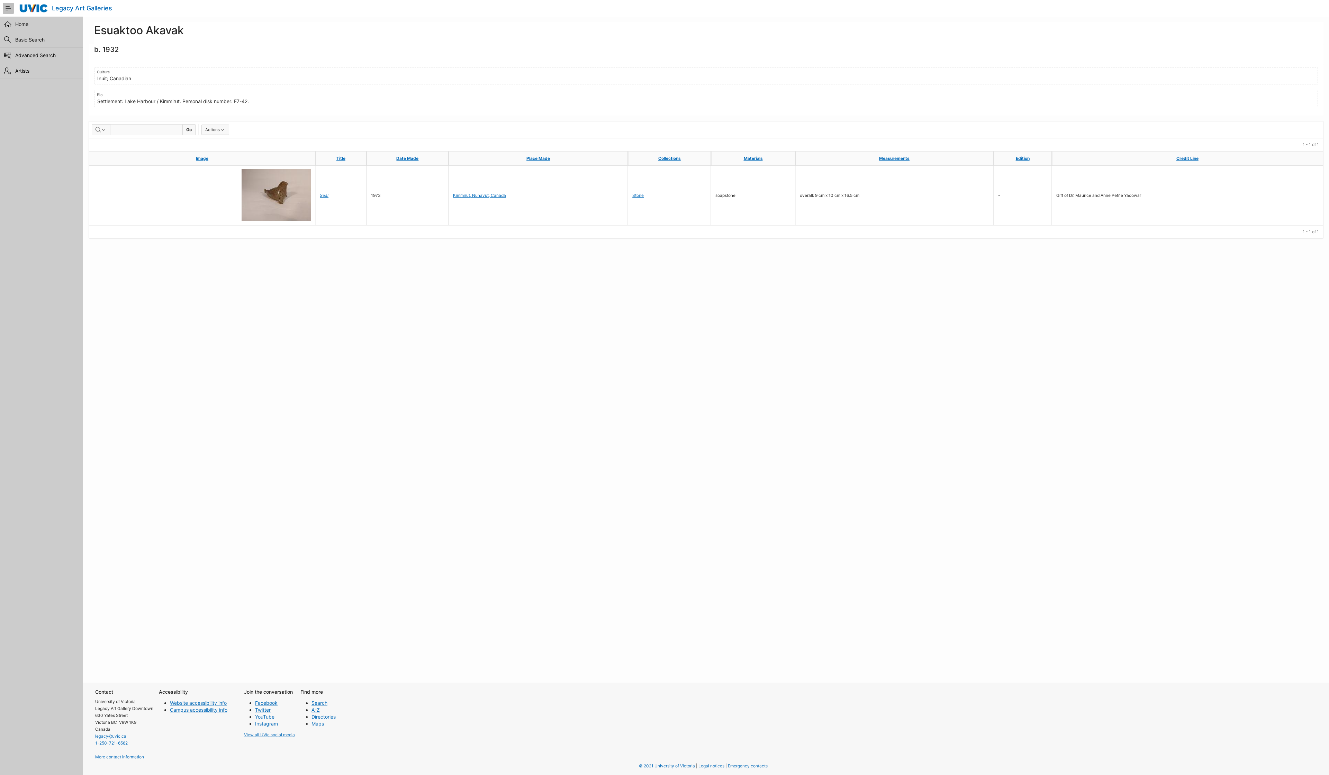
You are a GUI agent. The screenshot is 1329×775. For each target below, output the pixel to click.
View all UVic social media (269, 734)
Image (202, 158)
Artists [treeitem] (22, 71)
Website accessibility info (198, 703)
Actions (212, 129)
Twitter (263, 710)
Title (340, 158)
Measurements (894, 158)
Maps (317, 724)
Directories (323, 717)
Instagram (266, 724)
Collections (669, 158)
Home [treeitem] (21, 24)
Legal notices (711, 765)
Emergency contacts (748, 765)
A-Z (315, 710)
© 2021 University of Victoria (667, 765)
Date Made (407, 158)
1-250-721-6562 (111, 743)
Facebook (266, 703)
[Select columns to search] (101, 129)
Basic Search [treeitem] (30, 40)
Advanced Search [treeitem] (35, 55)
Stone (638, 195)
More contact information (119, 756)
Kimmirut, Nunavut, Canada (479, 195)
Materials (753, 158)
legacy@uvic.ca (110, 736)
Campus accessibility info (198, 710)
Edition (1023, 158)
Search (319, 703)
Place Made (538, 158)
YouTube (264, 717)
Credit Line (1187, 158)
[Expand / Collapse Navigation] (8, 8)
